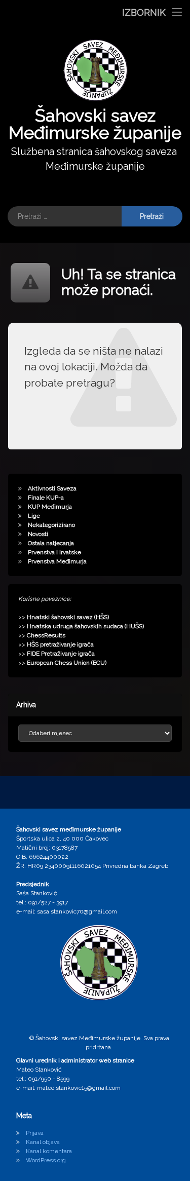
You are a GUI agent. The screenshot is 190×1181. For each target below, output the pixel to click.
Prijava (35, 1132)
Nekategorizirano (51, 524)
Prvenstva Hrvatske (54, 552)
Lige (34, 515)
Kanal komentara (49, 1151)
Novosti (38, 534)
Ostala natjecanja (51, 543)
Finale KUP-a (46, 497)
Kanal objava (43, 1142)
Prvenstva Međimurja (57, 561)
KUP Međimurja (50, 506)
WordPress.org (46, 1160)
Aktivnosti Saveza (52, 488)
